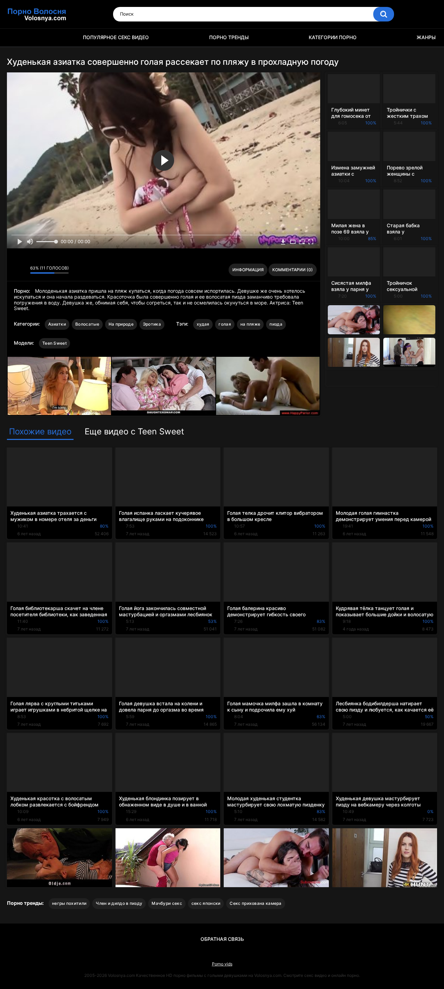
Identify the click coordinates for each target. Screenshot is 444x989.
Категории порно (333, 37)
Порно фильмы (15, 37)
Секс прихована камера (255, 903)
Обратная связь (222, 939)
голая (225, 324)
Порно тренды (229, 37)
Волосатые (87, 324)
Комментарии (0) (292, 269)
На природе (121, 324)
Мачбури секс (167, 903)
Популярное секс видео (116, 37)
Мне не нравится (23, 269)
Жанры (426, 37)
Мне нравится (14, 269)
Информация (248, 269)
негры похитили (69, 903)
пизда (276, 324)
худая (203, 324)
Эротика (152, 324)
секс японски (206, 903)
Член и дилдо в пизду (119, 903)
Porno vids (222, 963)
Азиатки (57, 324)
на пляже (250, 324)
